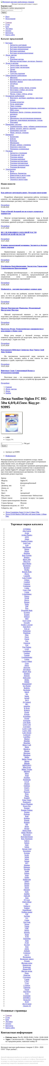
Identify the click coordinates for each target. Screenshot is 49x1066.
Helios (26, 680)
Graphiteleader (27, 657)
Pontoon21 (27, 802)
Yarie (27, 941)
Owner (26, 790)
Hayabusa (26, 670)
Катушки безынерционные (20, 47)
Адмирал (26, 953)
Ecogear (27, 612)
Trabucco (26, 906)
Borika (26, 570)
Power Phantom (27, 804)
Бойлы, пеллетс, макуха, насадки (23, 128)
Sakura (26, 843)
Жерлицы (13, 77)
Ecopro (26, 614)
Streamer (27, 890)
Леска (12, 57)
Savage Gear (26, 849)
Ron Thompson (26, 839)
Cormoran (26, 586)
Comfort (27, 582)
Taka (27, 898)
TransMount (26, 910)
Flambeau (26, 633)
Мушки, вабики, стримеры (20, 145)
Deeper (26, 602)
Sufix (27, 892)
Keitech (27, 710)
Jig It (27, 700)
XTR (27, 936)
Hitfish (26, 682)
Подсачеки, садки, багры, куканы (23, 88)
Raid (26, 816)
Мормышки (14, 143)
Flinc (27, 635)
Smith (27, 871)
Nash (27, 775)
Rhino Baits (27, 831)
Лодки (12, 69)
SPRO (26, 881)
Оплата (8, 31)
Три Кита (26, 992)
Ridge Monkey (26, 833)
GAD (27, 649)
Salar (27, 845)
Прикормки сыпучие (18, 130)
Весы (12, 171)
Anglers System (26, 541)
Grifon (26, 659)
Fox (26, 641)
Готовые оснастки (17, 102)
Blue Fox (26, 561)
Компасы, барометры (18, 173)
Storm (27, 888)
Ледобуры (14, 84)
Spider (26, 877)
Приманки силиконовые (19, 149)
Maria (27, 747)
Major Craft (27, 745)
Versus (26, 924)
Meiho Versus (27, 759)
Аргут (26, 955)
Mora (27, 773)
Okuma (27, 784)
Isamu (27, 696)
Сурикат (26, 985)
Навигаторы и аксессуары (20, 175)
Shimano (27, 867)
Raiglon (27, 818)
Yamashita (27, 939)
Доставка (9, 29)
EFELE (27, 617)
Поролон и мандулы (18, 147)
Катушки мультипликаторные (21, 53)
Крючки (13, 116)
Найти (4, 12)
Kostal (26, 718)
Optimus (27, 786)
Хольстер (26, 1000)
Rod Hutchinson (27, 837)
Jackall (26, 698)
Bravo (27, 574)
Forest (27, 639)
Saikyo (26, 841)
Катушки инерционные (19, 49)
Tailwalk (27, 896)
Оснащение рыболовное (14, 96)
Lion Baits (27, 722)
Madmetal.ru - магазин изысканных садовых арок (21, 289)
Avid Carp (27, 543)
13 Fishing (27, 529)
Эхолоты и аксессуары (19, 179)
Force (27, 637)
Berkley (27, 557)
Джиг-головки (15, 106)
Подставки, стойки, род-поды (21, 90)
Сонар (26, 979)
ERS (26, 619)
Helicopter (27, 678)
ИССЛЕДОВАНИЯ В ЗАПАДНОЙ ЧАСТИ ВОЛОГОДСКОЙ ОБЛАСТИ (18, 233)
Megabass (26, 755)
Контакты (9, 33)
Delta (27, 604)
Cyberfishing (26, 594)
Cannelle (27, 576)
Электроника (10, 169)
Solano (26, 873)
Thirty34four (26, 902)
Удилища (9, 151)
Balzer (26, 549)
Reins (27, 826)
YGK (27, 943)
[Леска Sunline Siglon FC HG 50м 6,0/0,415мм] (12, 434)
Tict (26, 904)
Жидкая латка (26, 963)
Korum (26, 714)
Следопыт (27, 977)
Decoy (26, 600)
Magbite (27, 741)
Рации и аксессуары (18, 177)
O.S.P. (26, 782)
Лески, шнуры (11, 55)
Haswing (27, 667)
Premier (27, 808)
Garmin (27, 655)
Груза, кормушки (16, 104)
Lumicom (26, 735)
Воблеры (13, 141)
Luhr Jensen (26, 733)
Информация (10, 456)
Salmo (26, 847)
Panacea (27, 792)
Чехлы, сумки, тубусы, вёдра (21, 94)
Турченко (26, 996)
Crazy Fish (27, 590)
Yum (26, 947)
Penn (27, 794)
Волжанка (27, 957)
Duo (26, 608)
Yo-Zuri (27, 945)
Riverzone (27, 835)
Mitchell (27, 771)
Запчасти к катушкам (18, 45)
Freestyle (27, 643)
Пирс (27, 973)
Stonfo (26, 886)
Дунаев (27, 961)
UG (26, 918)
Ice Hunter (27, 686)
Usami (26, 920)
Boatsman (26, 566)
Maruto (26, 751)
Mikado (27, 763)
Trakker (27, 908)
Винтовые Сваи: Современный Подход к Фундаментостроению (18, 372)
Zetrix (27, 949)
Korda (26, 712)
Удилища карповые (17, 159)
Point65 (27, 798)
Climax (26, 580)
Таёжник (26, 987)
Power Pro (27, 806)
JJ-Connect (27, 702)
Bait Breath (27, 547)
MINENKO (26, 765)
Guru (27, 663)
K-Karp (27, 708)
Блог (7, 27)
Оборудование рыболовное (16, 75)
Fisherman (27, 631)
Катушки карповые (17, 51)
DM (26, 606)
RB (27, 824)
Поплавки (14, 122)
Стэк (27, 983)
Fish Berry (27, 627)
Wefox (26, 930)
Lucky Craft (26, 729)
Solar (27, 875)
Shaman (27, 865)
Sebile (27, 857)
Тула (27, 994)
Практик (26, 975)
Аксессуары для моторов (19, 67)
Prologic (27, 814)
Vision (26, 926)
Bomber (27, 568)
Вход (7, 17)
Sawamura (27, 851)
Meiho (26, 757)
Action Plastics (26, 535)
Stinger (26, 884)
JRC (26, 704)
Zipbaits (27, 951)
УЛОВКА (27, 998)
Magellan (26, 743)
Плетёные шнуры (17, 59)
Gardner (27, 653)
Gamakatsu (27, 651)
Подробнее (5, 205)
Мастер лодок (26, 971)
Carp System (26, 578)
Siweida (27, 869)
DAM (27, 598)
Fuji (26, 645)
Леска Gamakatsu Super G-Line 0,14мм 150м (22, 512)
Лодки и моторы (11, 63)
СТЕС (26, 981)
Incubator (26, 690)
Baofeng (27, 553)
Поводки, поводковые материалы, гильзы (26, 120)
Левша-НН (27, 969)
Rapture (27, 822)
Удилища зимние (16, 157)
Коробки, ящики (16, 82)
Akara (27, 539)
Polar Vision (26, 800)
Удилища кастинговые (19, 161)
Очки (12, 86)
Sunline (8, 393)
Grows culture (27, 661)
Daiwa (26, 596)
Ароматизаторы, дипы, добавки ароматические (28, 126)
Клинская (27, 967)
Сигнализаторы (16, 92)
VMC (27, 928)
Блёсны (13, 139)
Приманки (9, 135)
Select (27, 859)
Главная (8, 22)
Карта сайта (10, 35)
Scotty (26, 855)
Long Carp (27, 725)
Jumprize (27, 706)
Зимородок (27, 965)
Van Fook (26, 922)
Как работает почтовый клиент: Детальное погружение (24, 193)
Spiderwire (27, 879)
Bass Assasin (26, 555)
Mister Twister (27, 769)
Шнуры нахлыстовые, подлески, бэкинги (26, 61)
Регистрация (10, 19)
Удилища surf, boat (17, 155)
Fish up (27, 629)
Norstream (27, 780)
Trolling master (26, 912)
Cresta (26, 592)
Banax (26, 551)
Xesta (27, 934)
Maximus (26, 753)
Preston (27, 812)
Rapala (26, 820)
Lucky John (27, 731)
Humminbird (26, 684)
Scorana (27, 853)
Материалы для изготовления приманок (25, 118)
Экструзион (26, 1004)
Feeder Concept (26, 625)
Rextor (26, 828)
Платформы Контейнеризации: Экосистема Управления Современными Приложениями (24, 267)
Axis (26, 545)
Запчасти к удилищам (18, 153)
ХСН (27, 1002)
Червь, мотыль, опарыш (19, 132)
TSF (26, 914)
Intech (27, 692)
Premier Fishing (26, 810)
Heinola (27, 676)
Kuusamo (26, 720)
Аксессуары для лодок (18, 65)
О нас (7, 24)
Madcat (27, 739)
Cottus (26, 588)
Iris (27, 694)
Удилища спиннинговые (19, 165)
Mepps (26, 761)
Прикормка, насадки (13, 124)
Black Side (27, 559)
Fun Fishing (26, 647)
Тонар (26, 989)
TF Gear (27, 900)
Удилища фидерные (17, 167)
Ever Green (27, 621)
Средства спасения (17, 73)
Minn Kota (27, 767)
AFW (27, 537)
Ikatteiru (27, 688)
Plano (27, 796)
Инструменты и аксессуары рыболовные (26, 80)
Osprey (26, 788)
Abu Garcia (27, 531)
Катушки (9, 43)
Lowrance (26, 727)
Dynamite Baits (26, 610)
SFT (26, 863)
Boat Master (26, 564)
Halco (27, 665)
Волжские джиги (27, 959)
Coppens (27, 584)
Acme (27, 533)
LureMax (26, 737)
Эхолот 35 (27, 1006)
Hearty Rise (27, 672)
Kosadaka (26, 716)
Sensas (26, 861)
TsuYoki (27, 916)
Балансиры (14, 137)
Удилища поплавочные (19, 163)
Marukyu (26, 749)
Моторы (13, 71)
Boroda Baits (27, 572)
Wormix (27, 932)
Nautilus (27, 778)
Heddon (27, 674)
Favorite (27, 623)
